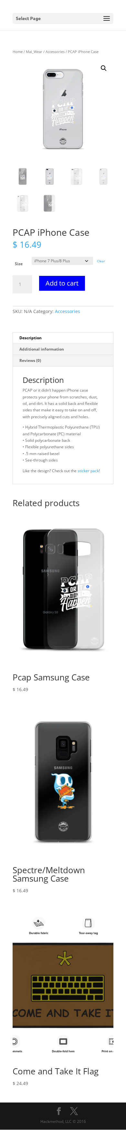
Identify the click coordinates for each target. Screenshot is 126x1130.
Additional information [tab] (41, 349)
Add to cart (62, 283)
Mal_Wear (34, 51)
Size (19, 263)
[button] (104, 68)
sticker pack (88, 470)
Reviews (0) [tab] (30, 360)
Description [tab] (30, 338)
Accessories (55, 51)
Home (18, 51)
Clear (101, 261)
